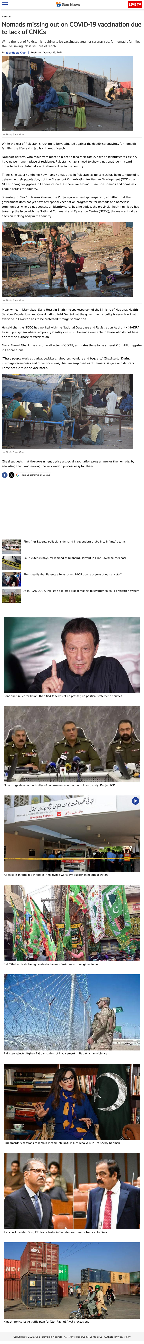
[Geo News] (68, 4)
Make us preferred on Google (35, 475)
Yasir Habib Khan (16, 52)
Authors (108, 1336)
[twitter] (11, 475)
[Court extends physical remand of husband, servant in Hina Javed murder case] (11, 563)
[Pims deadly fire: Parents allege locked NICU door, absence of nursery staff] (11, 579)
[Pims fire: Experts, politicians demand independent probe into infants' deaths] (11, 547)
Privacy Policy (122, 1336)
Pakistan (6, 16)
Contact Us (96, 1336)
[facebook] (5, 475)
